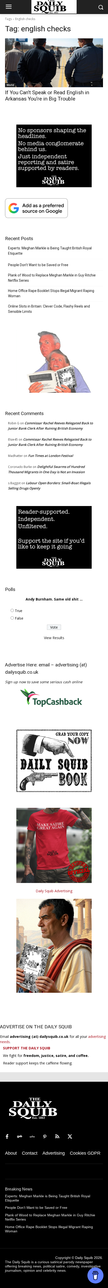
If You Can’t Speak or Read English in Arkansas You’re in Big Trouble (47, 95)
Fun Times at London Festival (50, 455)
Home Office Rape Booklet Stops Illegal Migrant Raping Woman (51, 293)
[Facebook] (7, 1137)
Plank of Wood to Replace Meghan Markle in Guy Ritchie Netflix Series (52, 277)
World (10, 85)
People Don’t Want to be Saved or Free (38, 265)
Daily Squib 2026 (88, 1258)
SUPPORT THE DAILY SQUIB (26, 1048)
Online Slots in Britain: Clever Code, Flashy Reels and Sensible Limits (49, 309)
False (19, 618)
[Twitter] (70, 1137)
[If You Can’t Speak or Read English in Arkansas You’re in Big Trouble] (54, 62)
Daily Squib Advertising (54, 890)
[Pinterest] (45, 1137)
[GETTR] (32, 1137)
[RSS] (57, 1137)
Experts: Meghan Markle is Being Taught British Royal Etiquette (50, 250)
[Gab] (20, 1137)
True (18, 610)
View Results (54, 637)
